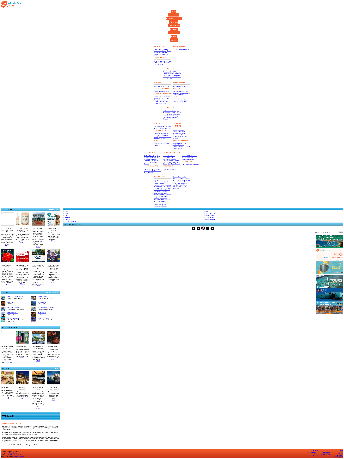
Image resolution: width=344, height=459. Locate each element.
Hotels (155, 49)
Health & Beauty (177, 177)
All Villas (175, 49)
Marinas (165, 111)
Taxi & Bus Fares (210, 217)
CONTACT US (338, 457)
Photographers (182, 178)
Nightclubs (173, 77)
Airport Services (158, 180)
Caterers (162, 185)
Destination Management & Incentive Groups (152, 161)
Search (341, 232)
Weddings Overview (178, 91)
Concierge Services (165, 188)
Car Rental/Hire (164, 86)
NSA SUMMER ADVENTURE (15, 296)
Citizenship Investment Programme (179, 132)
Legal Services (162, 204)
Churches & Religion (169, 162)
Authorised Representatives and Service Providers (180, 136)
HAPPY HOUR (11, 302)
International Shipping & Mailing (160, 198)
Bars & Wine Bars (175, 72)
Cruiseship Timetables (150, 159)
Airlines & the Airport (150, 156)
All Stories (53, 209)
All (55, 368)
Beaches (156, 91)
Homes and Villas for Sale (161, 133)
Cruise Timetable (210, 219)
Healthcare (170, 160)
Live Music (166, 77)
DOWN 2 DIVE (42, 302)
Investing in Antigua (178, 130)
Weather (191, 159)
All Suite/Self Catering (163, 62)
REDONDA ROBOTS (13, 307)
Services (181, 94)
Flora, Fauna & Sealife (174, 164)
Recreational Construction (180, 183)
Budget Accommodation (160, 53)
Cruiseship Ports (153, 157)
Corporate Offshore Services (162, 190)
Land (163, 138)
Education (177, 160)
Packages (182, 93)
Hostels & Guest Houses (162, 51)
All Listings (51, 292)
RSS (329, 451)
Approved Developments (179, 134)
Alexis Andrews (13, 453)
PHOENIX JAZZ (42, 296)
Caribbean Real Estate (165, 128)
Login (207, 211)
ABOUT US (339, 452)
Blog (66, 211)
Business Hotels (158, 64)
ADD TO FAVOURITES (315, 454)
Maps (183, 156)
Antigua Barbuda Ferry (154, 171)
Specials (67, 219)
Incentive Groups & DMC (161, 193)
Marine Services (170, 112)
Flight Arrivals (209, 215)
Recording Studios (178, 185)
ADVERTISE (326, 453)
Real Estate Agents (159, 126)
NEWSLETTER (325, 454)
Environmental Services (160, 206)
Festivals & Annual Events (180, 100)
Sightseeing (157, 86)
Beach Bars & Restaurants (170, 73)
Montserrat (196, 164)
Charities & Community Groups (169, 156)
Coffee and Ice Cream (174, 75)
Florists (165, 191)
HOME (341, 450)
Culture (165, 164)
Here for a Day (165, 98)
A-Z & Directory (210, 213)
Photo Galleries (167, 169)
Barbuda (184, 164)
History (177, 162)
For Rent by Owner (159, 144)
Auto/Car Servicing (159, 182)
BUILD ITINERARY (339, 454)
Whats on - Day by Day (179, 101)
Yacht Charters (172, 111)
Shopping (175, 86)
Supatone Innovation (20, 456)
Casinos (178, 77)
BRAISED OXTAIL (12, 313)
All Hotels (156, 61)
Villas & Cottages (163, 49)
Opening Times (167, 78)
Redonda (189, 164)
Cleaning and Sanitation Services (160, 202)
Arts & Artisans (182, 86)
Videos (174, 169)
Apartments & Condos (160, 51)
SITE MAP (316, 450)
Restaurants (166, 72)
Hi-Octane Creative (15, 454)
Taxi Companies (148, 172)
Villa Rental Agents (183, 49)
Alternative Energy (178, 146)
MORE (7, 245)
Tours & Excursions (159, 97)
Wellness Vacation (164, 91)
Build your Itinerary (189, 156)
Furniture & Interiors (178, 145)
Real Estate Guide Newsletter (181, 147)
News (66, 213)
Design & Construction (179, 143)
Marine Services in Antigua (181, 179)
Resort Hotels (163, 61)
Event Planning (158, 191)
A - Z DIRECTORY (314, 452)
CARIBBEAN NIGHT (13, 318)
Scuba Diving (162, 103)
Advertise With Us (70, 221)
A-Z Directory (189, 156)
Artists (165, 180)
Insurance (156, 194)
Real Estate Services (183, 182)
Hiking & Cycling (159, 100)
